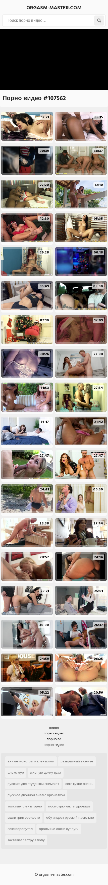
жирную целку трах (45, 772)
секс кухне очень (78, 784)
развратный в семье (77, 761)
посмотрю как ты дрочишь (69, 806)
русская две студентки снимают (33, 784)
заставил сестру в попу (26, 840)
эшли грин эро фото (24, 817)
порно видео (54, 733)
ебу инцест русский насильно (70, 817)
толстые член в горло (25, 806)
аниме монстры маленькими (31, 761)
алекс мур (16, 772)
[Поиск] (99, 21)
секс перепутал (20, 829)
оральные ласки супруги (59, 829)
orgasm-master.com (54, 8)
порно (54, 727)
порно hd (54, 739)
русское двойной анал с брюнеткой (36, 795)
